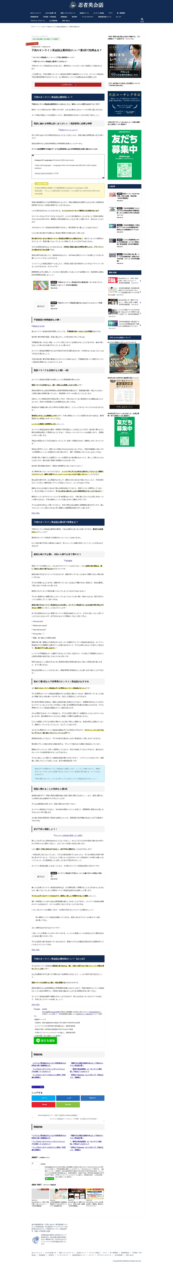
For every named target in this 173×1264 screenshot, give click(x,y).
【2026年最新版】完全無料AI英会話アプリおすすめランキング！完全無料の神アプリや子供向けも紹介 (123, 291)
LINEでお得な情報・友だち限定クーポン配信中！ (46, 39)
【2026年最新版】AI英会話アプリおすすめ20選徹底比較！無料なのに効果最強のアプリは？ (124, 325)
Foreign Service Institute (43, 173)
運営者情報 (59, 1224)
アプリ (111, 13)
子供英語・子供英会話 (49, 17)
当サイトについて (35, 13)
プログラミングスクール (37, 20)
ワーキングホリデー (88, 17)
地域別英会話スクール (104, 17)
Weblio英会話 (94, 1012)
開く (73, 84)
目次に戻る (36, 513)
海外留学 (74, 17)
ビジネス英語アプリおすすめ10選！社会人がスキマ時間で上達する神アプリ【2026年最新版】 (124, 313)
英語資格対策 (34, 17)
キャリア (118, 17)
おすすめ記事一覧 (51, 13)
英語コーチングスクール (68, 13)
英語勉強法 (64, 17)
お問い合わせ (66, 20)
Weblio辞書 (55, 1012)
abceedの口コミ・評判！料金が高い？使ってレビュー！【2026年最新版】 (128, 281)
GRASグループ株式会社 (84, 1014)
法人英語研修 (53, 20)
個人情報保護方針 (38, 1224)
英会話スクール (84, 13)
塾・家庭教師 (121, 13)
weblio (43, 1164)
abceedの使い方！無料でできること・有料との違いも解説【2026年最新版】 (128, 302)
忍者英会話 (126, 1261)
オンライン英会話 (99, 13)
